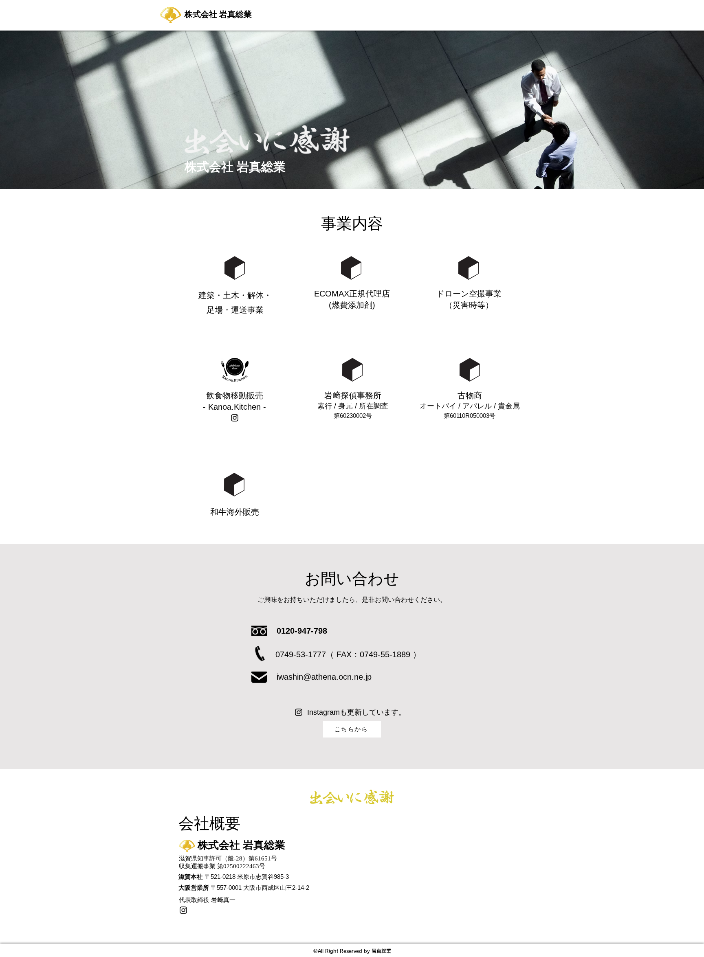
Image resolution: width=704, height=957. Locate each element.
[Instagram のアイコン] (235, 418)
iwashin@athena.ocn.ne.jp (324, 676)
